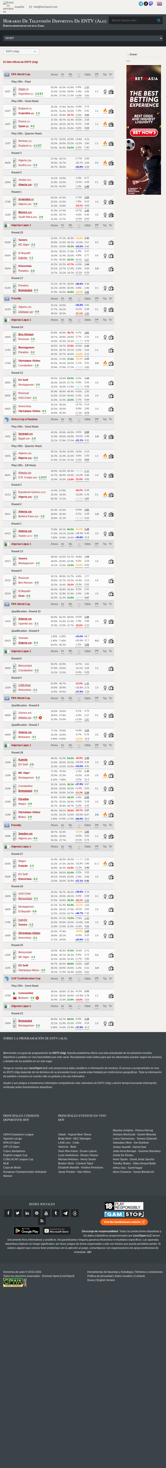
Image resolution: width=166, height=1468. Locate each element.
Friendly (16, 298)
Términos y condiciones (149, 1271)
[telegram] (65, 1213)
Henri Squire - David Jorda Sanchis (133, 1159)
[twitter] (18, 1213)
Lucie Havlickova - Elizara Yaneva (78, 1155)
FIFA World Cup (20, 74)
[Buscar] (159, 20)
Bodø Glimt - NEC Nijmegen (74, 1138)
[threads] (75, 1213)
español (19, 6)
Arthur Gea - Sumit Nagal (127, 1167)
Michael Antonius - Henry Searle (77, 1159)
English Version (106, 1280)
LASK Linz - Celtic (68, 1142)
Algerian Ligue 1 (21, 225)
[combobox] (21, 52)
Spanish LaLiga (12, 1138)
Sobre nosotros (123, 1276)
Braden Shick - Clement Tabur (75, 1163)
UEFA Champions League (18, 1134)
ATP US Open (11, 1146)
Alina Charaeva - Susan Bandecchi (133, 1171)
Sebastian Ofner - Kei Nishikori (131, 1142)
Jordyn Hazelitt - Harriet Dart (129, 1147)
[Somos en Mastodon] (151, 4)
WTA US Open (11, 1142)
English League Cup (15, 1155)
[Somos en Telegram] (141, 4)
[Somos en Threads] (146, 4)
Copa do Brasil (12, 1167)
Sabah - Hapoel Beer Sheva (74, 1134)
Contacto (139, 1276)
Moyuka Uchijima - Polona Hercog (133, 1130)
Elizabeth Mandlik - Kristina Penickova (80, 1167)
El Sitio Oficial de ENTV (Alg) (20, 62)
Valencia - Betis (67, 1146)
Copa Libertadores (14, 1151)
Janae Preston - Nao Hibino (74, 1171)
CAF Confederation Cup (25, 978)
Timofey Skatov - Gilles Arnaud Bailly (134, 1163)
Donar (91, 1280)
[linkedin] (27, 1213)
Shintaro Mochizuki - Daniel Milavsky (134, 1134)
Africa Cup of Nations (24, 419)
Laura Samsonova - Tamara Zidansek (135, 1138)
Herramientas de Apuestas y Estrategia (110, 1271)
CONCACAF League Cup (18, 1159)
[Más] (39, 717)
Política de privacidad (100, 1276)
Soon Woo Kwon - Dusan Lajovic (77, 1151)
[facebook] (8, 1213)
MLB (6, 1163)
